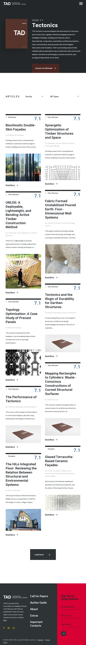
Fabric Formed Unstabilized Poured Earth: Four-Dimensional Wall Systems (60, 209)
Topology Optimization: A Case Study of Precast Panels (21, 316)
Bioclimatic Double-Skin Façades (21, 127)
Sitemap (40, 640)
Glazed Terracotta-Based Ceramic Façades (59, 461)
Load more (39, 555)
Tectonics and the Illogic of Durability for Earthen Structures (59, 301)
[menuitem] (42, 596)
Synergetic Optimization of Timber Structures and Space (59, 131)
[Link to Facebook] (3, 628)
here (5, 620)
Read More (10, 185)
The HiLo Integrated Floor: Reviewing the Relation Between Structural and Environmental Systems (21, 474)
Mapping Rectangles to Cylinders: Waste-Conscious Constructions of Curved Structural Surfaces (60, 383)
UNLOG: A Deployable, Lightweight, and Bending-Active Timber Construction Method (18, 214)
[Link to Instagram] (13, 628)
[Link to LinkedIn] (8, 628)
